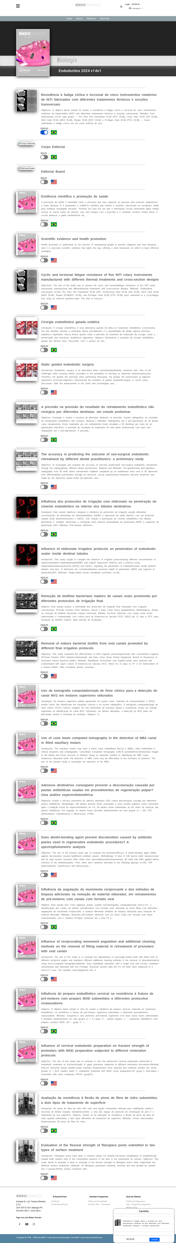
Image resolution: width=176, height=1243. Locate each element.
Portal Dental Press (59, 1204)
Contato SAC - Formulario (99, 1204)
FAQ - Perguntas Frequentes (138, 1204)
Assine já (135, 4)
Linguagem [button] (136, 8)
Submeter (91, 18)
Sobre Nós (104, 18)
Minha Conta (131, 1207)
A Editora (55, 1201)
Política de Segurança (135, 1201)
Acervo (79, 18)
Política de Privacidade (97, 1201)
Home (69, 18)
